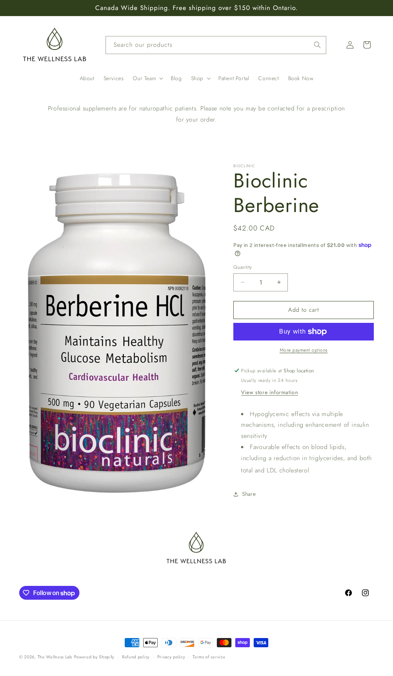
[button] (147, 78)
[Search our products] (317, 44)
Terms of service (209, 657)
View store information (269, 392)
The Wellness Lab (55, 657)
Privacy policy (171, 657)
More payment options (304, 350)
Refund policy (136, 657)
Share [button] (249, 494)
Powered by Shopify (94, 657)
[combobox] (216, 45)
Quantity (242, 267)
